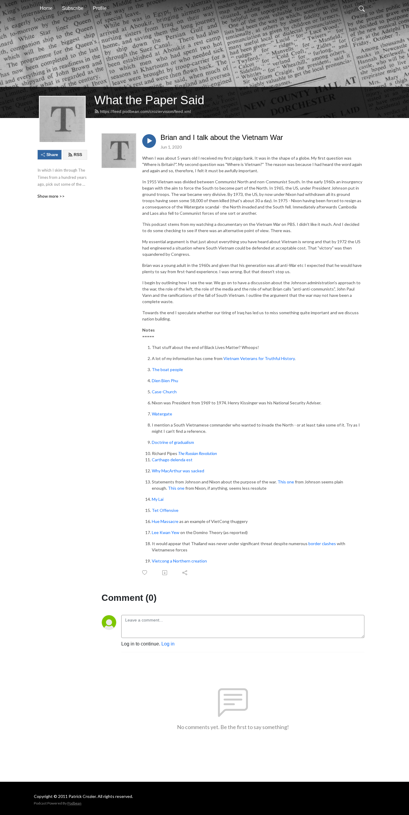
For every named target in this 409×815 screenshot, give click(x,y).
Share (52, 154)
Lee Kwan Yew (165, 532)
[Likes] (145, 572)
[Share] (185, 573)
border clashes (322, 543)
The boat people (167, 369)
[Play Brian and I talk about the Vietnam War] (149, 141)
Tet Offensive (165, 510)
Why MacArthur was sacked (178, 470)
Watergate (162, 413)
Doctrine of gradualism (173, 442)
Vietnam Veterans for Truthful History (259, 358)
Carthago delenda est (172, 459)
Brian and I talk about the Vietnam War (221, 137)
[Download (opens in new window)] (165, 573)
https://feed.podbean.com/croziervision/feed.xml (145, 111)
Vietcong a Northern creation (179, 560)
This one (286, 481)
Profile (100, 8)
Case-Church (164, 391)
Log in (168, 643)
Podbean (74, 803)
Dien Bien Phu (165, 380)
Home (46, 8)
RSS (78, 154)
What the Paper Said (149, 100)
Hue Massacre (165, 521)
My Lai (157, 499)
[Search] (361, 8)
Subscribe (73, 8)
